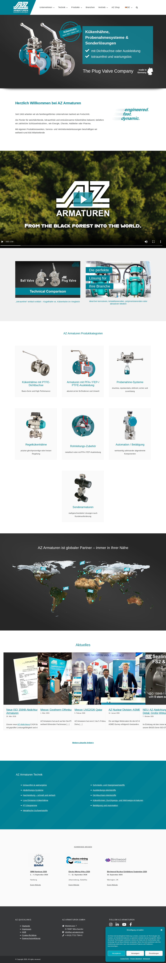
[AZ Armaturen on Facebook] (132, 926)
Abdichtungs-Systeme (33, 790)
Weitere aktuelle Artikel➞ (83, 743)
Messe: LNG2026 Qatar (88, 709)
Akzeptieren (116, 953)
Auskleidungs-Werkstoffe (104, 790)
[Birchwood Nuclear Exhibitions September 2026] (131, 860)
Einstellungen (154, 953)
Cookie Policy (124, 958)
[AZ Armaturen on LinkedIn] (119, 926)
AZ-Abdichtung (23, 724)
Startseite (26, 926)
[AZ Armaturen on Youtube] (125, 926)
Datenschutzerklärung (31, 938)
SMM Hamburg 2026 (38, 872)
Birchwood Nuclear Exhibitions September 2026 (127, 872)
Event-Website (35, 885)
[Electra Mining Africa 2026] (92, 860)
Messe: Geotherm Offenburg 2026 (60, 709)
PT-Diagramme (30, 805)
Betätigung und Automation (105, 805)
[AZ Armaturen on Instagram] (112, 926)
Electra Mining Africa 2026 (79, 872)
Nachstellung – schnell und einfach (39, 795)
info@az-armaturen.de (74, 932)
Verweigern (135, 953)
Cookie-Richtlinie (29, 935)
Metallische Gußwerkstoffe (35, 810)
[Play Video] (48, 279)
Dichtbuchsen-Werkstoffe (104, 795)
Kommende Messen (83, 847)
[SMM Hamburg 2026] (54, 860)
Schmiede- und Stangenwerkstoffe (109, 785)
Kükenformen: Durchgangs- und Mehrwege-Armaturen (118, 800)
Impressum (146, 958)
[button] (161, 930)
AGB (24, 932)
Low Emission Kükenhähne (35, 800)
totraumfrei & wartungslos (35, 785)
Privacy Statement (136, 958)
